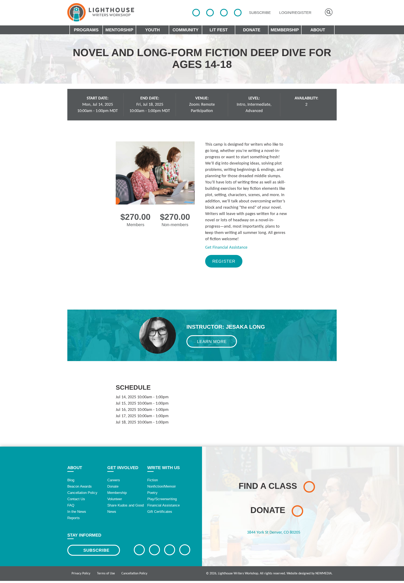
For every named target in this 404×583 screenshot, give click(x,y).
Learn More (212, 341)
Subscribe (96, 550)
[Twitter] (210, 12)
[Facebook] (196, 12)
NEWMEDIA (323, 573)
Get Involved (122, 467)
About (74, 467)
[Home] (100, 12)
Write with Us (163, 467)
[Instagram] (224, 12)
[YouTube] (238, 12)
